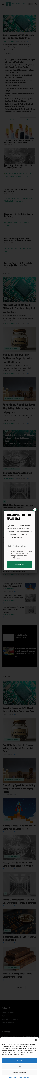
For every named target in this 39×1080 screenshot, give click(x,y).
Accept (19, 1060)
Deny (19, 1066)
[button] (36, 1040)
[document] (19, 540)
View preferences (19, 1072)
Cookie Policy (13, 1077)
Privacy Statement (23, 1077)
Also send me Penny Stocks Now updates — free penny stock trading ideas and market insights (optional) (21, 554)
